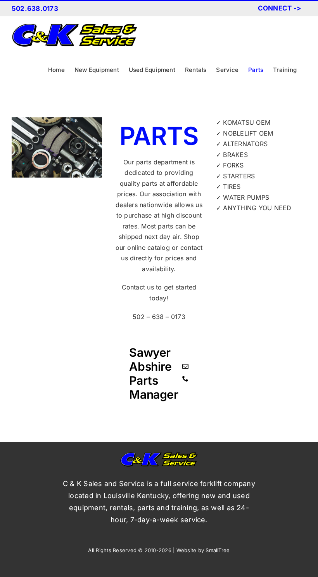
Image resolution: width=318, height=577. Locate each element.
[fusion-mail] (185, 366)
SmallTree (218, 550)
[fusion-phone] (185, 378)
